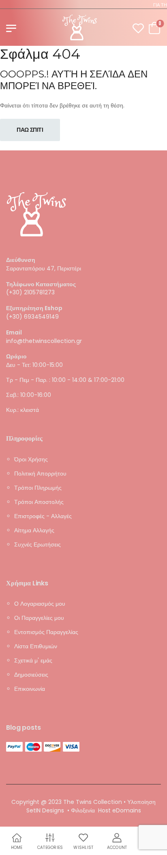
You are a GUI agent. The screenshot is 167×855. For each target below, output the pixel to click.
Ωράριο (16, 356)
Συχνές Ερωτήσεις (37, 544)
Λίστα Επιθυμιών (35, 646)
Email (14, 332)
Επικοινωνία (29, 689)
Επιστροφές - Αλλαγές (43, 516)
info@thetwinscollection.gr (44, 340)
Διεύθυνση (20, 260)
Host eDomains (119, 810)
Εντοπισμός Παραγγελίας (46, 632)
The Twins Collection (92, 802)
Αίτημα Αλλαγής (34, 530)
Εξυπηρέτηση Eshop (34, 308)
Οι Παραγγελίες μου (39, 618)
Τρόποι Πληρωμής (38, 487)
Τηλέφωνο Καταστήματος (41, 284)
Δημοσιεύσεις (31, 675)
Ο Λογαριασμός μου (39, 604)
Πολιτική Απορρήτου (40, 473)
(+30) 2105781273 (30, 292)
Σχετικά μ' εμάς (33, 660)
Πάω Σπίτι (30, 130)
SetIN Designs (45, 810)
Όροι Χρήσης (31, 459)
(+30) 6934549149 (32, 317)
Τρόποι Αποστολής (39, 501)
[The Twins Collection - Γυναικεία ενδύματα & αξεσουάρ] (79, 27)
